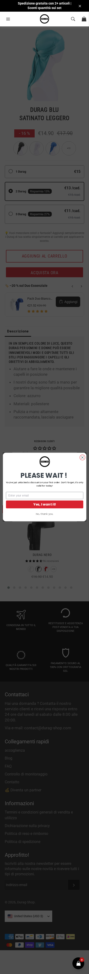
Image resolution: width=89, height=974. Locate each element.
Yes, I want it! (44, 504)
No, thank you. (44, 514)
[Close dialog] (82, 457)
